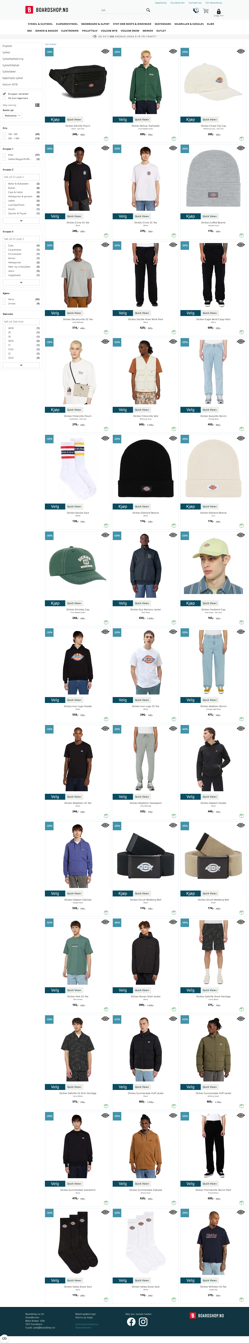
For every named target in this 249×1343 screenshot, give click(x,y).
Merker (148, 31)
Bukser (11, 188)
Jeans (10, 271)
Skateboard (163, 24)
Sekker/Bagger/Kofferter (20, 159)
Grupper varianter (18, 94)
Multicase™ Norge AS (192, 1339)
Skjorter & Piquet (16, 213)
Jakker (11, 200)
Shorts (11, 209)
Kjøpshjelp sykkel (12, 78)
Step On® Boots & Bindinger (132, 24)
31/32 (10, 349)
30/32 (10, 341)
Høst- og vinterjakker (18, 266)
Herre (10, 299)
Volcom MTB (10, 84)
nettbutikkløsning (160, 1339)
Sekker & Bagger (46, 31)
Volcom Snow (130, 31)
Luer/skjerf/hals (15, 205)
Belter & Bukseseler (18, 183)
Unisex (11, 303)
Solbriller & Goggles (189, 24)
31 (9, 345)
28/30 (10, 328)
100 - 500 (12, 134)
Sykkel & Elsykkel (40, 24)
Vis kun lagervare (17, 98)
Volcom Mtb (109, 31)
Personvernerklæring (86, 1324)
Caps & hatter (15, 192)
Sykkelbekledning (12, 58)
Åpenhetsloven (83, 1327)
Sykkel (6, 52)
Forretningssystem (137, 1339)
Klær (210, 24)
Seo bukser (50, 44)
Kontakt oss (195, 3)
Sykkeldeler (9, 71)
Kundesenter (178, 3)
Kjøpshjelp (161, 3)
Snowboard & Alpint (95, 24)
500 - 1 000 (13, 138)
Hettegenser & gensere (19, 196)
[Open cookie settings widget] (4, 1339)
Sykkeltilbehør (10, 65)
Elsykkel (7, 46)
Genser (11, 258)
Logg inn (219, 15)
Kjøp (55, 119)
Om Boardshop (214, 3)
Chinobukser (14, 254)
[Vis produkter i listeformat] (37, 106)
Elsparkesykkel (67, 24)
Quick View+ (74, 119)
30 (9, 336)
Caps (10, 245)
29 (9, 332)
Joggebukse (13, 275)
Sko (29, 31)
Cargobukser (14, 249)
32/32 (10, 358)
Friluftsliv (90, 31)
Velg (123, 119)
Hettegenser (14, 262)
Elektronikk (70, 31)
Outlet (161, 31)
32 (9, 353)
